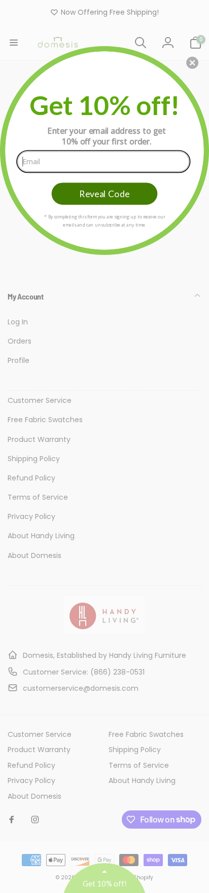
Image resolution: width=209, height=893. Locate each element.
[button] (192, 62)
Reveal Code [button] (104, 193)
